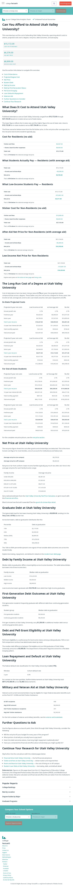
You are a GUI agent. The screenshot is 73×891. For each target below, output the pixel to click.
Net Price (7, 80)
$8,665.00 (59, 147)
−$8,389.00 (59, 171)
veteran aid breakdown (54, 717)
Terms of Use (7, 873)
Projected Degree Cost (12, 77)
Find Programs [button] (65, 3)
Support (4, 852)
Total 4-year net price (10, 322)
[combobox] (54, 3)
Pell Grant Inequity (10, 91)
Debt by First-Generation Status (15, 88)
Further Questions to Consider (14, 99)
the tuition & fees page (24, 277)
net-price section (39, 437)
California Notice (8, 877)
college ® (12, 3)
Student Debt (8, 82)
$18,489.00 (59, 215)
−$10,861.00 (59, 195)
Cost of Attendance (10, 74)
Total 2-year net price (10, 353)
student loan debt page (52, 554)
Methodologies (6, 857)
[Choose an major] (42, 11)
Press (4, 848)
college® (6, 842)
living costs (37, 277)
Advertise (5, 859)
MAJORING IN (36, 813)
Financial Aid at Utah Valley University (17, 758)
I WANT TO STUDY (10, 813)
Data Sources (6, 855)
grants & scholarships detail (45, 502)
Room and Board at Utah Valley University (18, 763)
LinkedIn (5, 871)
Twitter (5, 864)
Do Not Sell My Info (8, 880)
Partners (4, 861)
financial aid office (11, 498)
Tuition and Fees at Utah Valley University (18, 761)
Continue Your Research (12, 102)
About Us (5, 846)
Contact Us (5, 850)
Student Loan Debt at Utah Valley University (19, 766)
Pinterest (5, 866)
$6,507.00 (59, 144)
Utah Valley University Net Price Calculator (40, 496)
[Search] (54, 3)
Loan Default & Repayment (13, 93)
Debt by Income (9, 85)
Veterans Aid (8, 96)
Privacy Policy (7, 875)
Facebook (6, 868)
